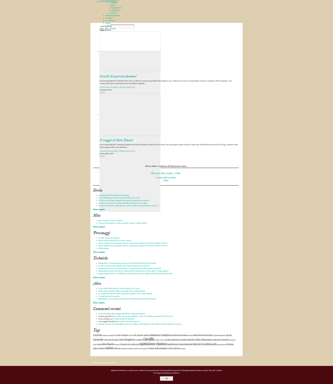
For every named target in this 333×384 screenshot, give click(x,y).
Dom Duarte (108, 344)
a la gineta (105, 335)
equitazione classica (152, 344)
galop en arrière (221, 344)
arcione (131, 335)
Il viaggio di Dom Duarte (116, 140)
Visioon (106, 362)
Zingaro (183, 348)
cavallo (148, 339)
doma (99, 344)
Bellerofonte (103, 248)
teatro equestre (143, 348)
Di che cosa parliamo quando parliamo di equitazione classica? (124, 200)
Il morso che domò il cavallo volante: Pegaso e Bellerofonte (122, 223)
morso (110, 348)
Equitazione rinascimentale (179, 344)
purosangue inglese (133, 348)
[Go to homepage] (107, 1)
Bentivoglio (208, 335)
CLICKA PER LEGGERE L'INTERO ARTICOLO (117, 87)
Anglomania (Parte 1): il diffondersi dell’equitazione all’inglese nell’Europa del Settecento (135, 273)
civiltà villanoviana (203, 340)
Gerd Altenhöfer (105, 314)
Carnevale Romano (111, 340)
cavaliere (139, 340)
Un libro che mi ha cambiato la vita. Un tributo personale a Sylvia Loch (143, 316)
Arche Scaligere (122, 335)
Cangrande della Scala (219, 335)
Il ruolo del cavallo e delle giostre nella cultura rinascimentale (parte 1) (152, 324)
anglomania (111, 335)
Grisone (230, 344)
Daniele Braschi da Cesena (109, 324)
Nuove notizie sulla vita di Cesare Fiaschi (115, 240)
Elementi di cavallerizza (129, 344)
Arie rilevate (138, 335)
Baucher (190, 335)
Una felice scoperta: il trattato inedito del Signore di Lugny (122, 203)
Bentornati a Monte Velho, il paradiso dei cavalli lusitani (121, 291)
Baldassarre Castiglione (161, 335)
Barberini (176, 335)
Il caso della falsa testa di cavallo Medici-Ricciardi (119, 198)
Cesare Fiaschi (187, 340)
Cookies (114, 362)
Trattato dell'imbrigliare (158, 348)
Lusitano (102, 348)
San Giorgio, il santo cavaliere (110, 220)
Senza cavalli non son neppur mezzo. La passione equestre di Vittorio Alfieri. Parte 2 (133, 243)
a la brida (97, 335)
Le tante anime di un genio (109, 238)
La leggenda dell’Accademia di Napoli (113, 195)
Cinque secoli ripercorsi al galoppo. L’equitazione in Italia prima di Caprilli (129, 268)
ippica (95, 348)
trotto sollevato (174, 348)
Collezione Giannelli (220, 340)
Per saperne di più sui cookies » (166, 373)
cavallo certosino (159, 340)
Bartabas (183, 335)
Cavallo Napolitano (172, 340)
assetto (146, 335)
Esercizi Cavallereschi (205, 344)
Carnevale (98, 339)
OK (166, 378)
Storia (102, 92)
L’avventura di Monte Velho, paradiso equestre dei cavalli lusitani (125, 294)
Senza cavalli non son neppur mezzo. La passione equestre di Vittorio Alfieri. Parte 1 (133, 246)
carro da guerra (127, 339)
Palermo (117, 348)
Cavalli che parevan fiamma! (118, 76)
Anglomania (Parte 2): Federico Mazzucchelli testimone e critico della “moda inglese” (133, 271)
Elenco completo (99, 209)
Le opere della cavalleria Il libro (166, 179)
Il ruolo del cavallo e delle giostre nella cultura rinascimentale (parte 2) (128, 206)
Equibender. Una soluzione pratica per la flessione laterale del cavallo (127, 263)
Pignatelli (124, 348)
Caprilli (229, 335)
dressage (117, 344)
